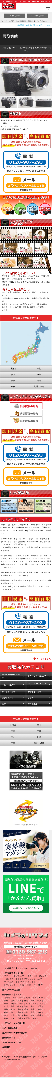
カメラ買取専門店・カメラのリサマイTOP (20, 968)
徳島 (6, 1012)
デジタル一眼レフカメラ (11, 676)
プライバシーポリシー (11, 1042)
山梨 (6, 1006)
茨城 (13, 1000)
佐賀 (33, 1015)
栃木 (19, 1000)
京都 (13, 1009)
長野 (13, 1006)
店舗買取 (26, 413)
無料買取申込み (8, 1038)
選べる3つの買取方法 (11, 990)
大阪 (19, 1009)
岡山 (6, 1015)
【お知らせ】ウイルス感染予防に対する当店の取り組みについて (26, 49)
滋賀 (6, 1009)
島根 (39, 1012)
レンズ (31, 698)
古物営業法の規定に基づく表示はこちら (33, 25)
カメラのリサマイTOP (7, 21)
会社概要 (6, 1047)
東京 (6, 1003)
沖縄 (34, 1018)
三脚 (4, 704)
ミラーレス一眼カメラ (37, 676)
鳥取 (33, 1012)
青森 (14, 997)
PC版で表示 (15, 16)
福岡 (26, 1015)
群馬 (26, 1000)
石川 (34, 1003)
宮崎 (19, 1018)
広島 (13, 1015)
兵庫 (26, 1009)
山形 (41, 997)
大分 (13, 1018)
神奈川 (13, 1003)
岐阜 (19, 1006)
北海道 (7, 997)
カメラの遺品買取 (9, 1028)
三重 (39, 1006)
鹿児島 (27, 1018)
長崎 (39, 1015)
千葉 (39, 1000)
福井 (41, 1003)
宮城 (28, 997)
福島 (6, 1000)
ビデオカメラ (7, 698)
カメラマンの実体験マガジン (14, 1033)
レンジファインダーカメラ (37, 684)
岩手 (21, 997)
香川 (13, 1012)
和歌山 (40, 1009)
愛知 (33, 1006)
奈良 (33, 1009)
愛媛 (19, 1012)
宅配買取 (26, 420)
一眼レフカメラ (8, 685)
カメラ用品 (32, 704)
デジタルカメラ (34, 692)
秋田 (34, 997)
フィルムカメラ (8, 692)
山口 (19, 1015)
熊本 (6, 1018)
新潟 (21, 1003)
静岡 (26, 1006)
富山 (28, 1003)
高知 (26, 1012)
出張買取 (26, 406)
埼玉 (33, 1000)
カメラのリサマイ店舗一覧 (13, 1023)
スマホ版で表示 (37, 16)
